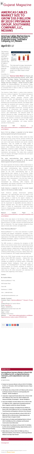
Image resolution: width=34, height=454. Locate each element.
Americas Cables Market (17, 76)
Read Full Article (6, 380)
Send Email (8, 305)
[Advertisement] (17, 348)
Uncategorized (5, 443)
